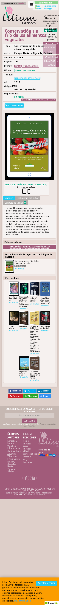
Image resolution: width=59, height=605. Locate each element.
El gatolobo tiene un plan (23, 343)
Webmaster (47, 458)
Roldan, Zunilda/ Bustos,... (11, 429)
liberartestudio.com (35, 460)
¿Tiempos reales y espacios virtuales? (33, 269)
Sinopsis (9, 168)
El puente (23, 296)
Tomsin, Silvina (11, 435)
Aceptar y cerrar (46, 583)
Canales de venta (15, 172)
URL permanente (15, 105)
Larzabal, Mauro (12, 407)
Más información (22, 600)
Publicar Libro (27, 410)
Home (26, 406)
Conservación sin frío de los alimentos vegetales (26, 235)
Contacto (27, 427)
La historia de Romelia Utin (13, 268)
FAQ (25, 424)
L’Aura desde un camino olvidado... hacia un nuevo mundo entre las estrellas (24, 271)
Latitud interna (11, 297)
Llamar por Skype (44, 8)
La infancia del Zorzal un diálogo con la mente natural (35, 345)
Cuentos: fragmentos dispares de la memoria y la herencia (45, 270)
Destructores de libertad (45, 297)
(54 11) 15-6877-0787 (46, 6)
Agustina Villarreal (12, 420)
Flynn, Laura (13, 424)
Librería (27, 422)
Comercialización (31, 419)
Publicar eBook (27, 415)
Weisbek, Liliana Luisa (13, 412)
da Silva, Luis (14, 416)
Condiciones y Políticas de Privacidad (40, 390)
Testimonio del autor (27, 168)
